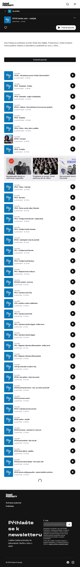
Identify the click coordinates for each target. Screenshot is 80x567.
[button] (67, 4)
